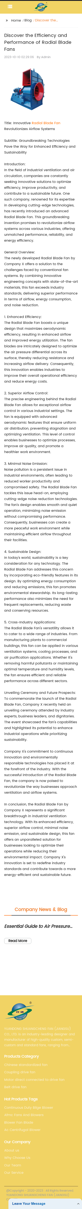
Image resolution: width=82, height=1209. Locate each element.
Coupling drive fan (19, 1072)
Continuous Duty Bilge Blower (28, 1107)
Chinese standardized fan (26, 1064)
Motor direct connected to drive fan (34, 1079)
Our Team (12, 1165)
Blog (28, 20)
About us (11, 1150)
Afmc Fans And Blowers (24, 1115)
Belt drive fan (15, 1087)
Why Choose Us (17, 1158)
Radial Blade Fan (46, 123)
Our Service (14, 1172)
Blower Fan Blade (18, 1122)
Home (16, 20)
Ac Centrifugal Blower (22, 1129)
